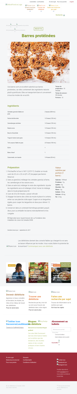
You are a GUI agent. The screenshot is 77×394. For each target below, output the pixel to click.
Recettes (13, 25)
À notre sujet (52, 1)
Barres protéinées (20, 30)
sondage (62, 372)
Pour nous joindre (62, 1)
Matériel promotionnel (12, 360)
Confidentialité (27, 360)
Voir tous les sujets (57, 307)
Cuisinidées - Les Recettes (37, 1)
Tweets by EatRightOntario (15, 327)
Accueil (8, 25)
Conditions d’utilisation (29, 362)
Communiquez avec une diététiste (40, 246)
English (72, 1)
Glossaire (25, 357)
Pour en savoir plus (12, 308)
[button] (68, 15)
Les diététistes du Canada (14, 385)
